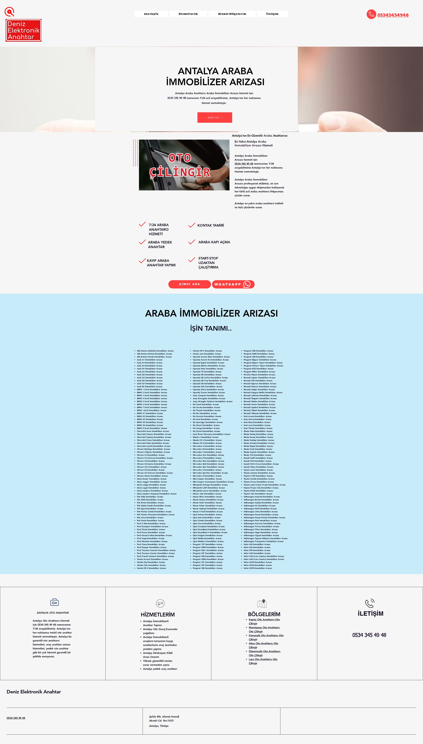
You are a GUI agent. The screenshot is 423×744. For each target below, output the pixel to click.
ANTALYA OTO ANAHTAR (53, 612)
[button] (232, 14)
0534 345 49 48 (16, 718)
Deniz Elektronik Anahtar (34, 692)
